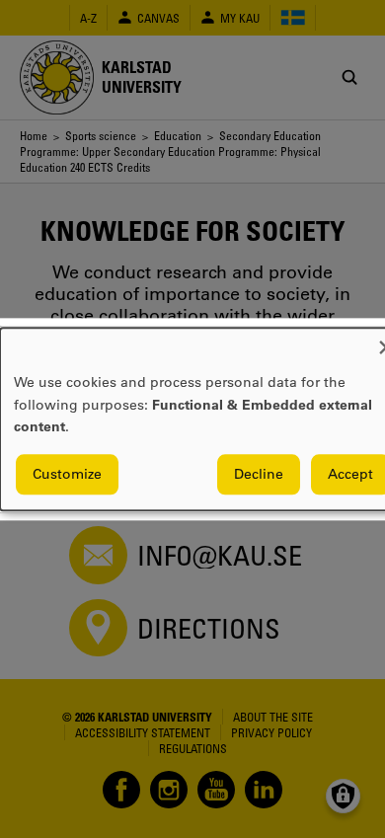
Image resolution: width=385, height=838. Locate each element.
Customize (67, 474)
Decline (258, 474)
